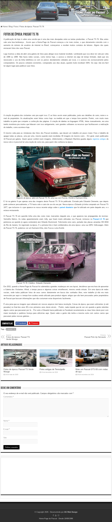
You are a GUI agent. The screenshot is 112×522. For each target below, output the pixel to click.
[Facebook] (53, 515)
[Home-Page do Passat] (56, 11)
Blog (10, 27)
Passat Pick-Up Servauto (95, 336)
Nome (6, 421)
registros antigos (99, 139)
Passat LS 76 (99, 219)
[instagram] (58, 515)
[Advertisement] (56, 89)
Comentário (8, 397)
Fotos (16, 27)
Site (5, 438)
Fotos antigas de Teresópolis (52, 369)
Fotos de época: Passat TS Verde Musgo (18, 337)
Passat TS (11, 329)
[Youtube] (56, 515)
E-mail (6, 429)
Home (5, 27)
